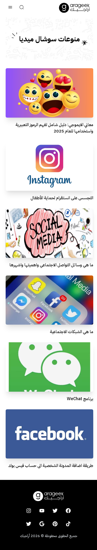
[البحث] (21, 7)
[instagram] (28, 510)
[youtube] (42, 510)
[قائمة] (10, 7)
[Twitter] (28, 523)
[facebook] (68, 510)
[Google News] (42, 523)
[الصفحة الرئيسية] (74, 8)
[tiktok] (68, 523)
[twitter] (55, 510)
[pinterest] (55, 523)
